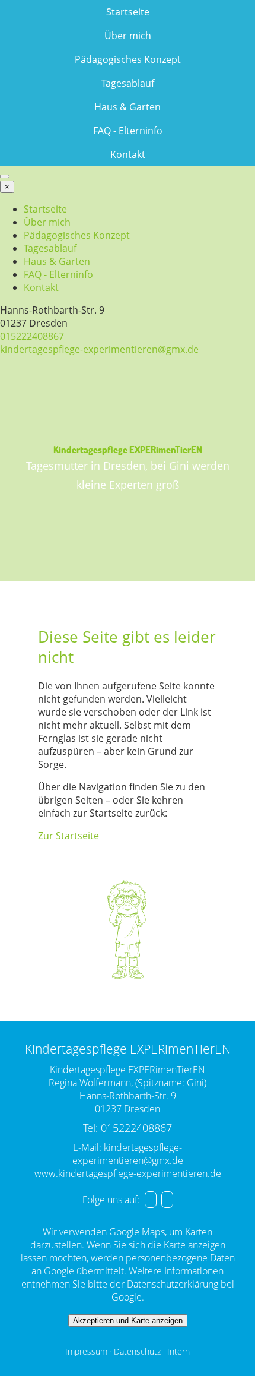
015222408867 (32, 336)
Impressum (86, 1351)
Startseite (127, 11)
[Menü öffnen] (4, 176)
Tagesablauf (127, 83)
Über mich (127, 35)
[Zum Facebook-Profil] (151, 1199)
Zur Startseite (68, 835)
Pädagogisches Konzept (128, 59)
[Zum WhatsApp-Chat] (167, 1199)
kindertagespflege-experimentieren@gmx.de (99, 349)
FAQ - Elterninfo (127, 130)
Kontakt (127, 154)
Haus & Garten (127, 106)
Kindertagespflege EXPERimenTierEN (127, 449)
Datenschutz (137, 1351)
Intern (178, 1351)
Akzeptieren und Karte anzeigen (128, 1320)
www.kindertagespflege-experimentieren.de (127, 1173)
